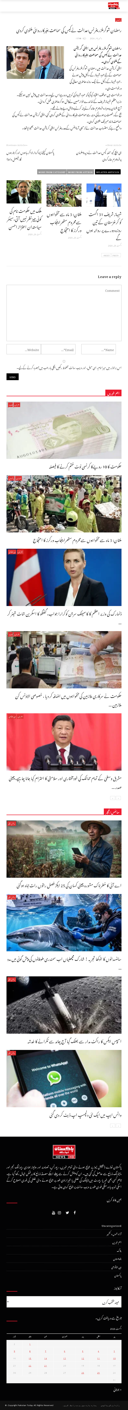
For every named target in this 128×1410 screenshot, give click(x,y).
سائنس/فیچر (11, 823)
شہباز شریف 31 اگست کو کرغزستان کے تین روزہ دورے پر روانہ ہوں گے (104, 225)
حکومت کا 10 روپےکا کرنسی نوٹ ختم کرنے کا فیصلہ (85, 466)
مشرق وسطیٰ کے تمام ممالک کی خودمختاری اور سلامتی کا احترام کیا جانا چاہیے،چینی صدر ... (65, 781)
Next (107, 255)
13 (64, 1357)
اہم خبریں (16, 405)
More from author (80, 171)
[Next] (112, 798)
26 (83, 1372)
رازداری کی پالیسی (110, 1405)
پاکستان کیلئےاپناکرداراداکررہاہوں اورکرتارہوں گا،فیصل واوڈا (30, 155)
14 (45, 1357)
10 (114, 1357)
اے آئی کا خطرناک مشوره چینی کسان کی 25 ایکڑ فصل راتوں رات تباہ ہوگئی (69, 885)
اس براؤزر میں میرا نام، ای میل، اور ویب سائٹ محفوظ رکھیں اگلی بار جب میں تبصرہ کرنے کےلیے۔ (69, 367)
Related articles (107, 171)
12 (83, 1357)
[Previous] (118, 798)
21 (45, 1365)
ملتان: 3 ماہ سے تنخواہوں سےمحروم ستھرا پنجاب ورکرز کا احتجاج (64, 221)
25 (98, 1372)
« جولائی (118, 1389)
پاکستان (118, 20)
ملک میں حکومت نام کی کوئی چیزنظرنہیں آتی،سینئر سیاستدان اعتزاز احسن (24, 218)
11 (98, 1357)
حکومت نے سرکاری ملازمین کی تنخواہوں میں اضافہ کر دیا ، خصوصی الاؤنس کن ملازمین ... (68, 699)
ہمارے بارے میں (89, 1405)
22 (30, 1365)
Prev (115, 255)
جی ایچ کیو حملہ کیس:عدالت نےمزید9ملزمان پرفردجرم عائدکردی (99, 155)
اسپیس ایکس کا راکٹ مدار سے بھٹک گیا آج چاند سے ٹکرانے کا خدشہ (75, 1040)
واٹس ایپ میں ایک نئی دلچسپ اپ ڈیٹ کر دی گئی (86, 1114)
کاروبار (10, 405)
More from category (51, 171)
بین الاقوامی (12, 552)
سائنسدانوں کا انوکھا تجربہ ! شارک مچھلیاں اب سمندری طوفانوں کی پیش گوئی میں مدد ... (64, 962)
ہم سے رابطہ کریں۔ (71, 1405)
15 (30, 1357)
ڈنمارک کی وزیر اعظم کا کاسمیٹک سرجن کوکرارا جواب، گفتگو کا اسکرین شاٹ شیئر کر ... (64, 617)
